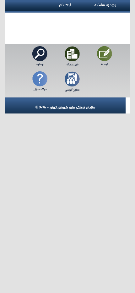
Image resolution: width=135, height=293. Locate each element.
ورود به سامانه (112, 5)
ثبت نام (67, 5)
